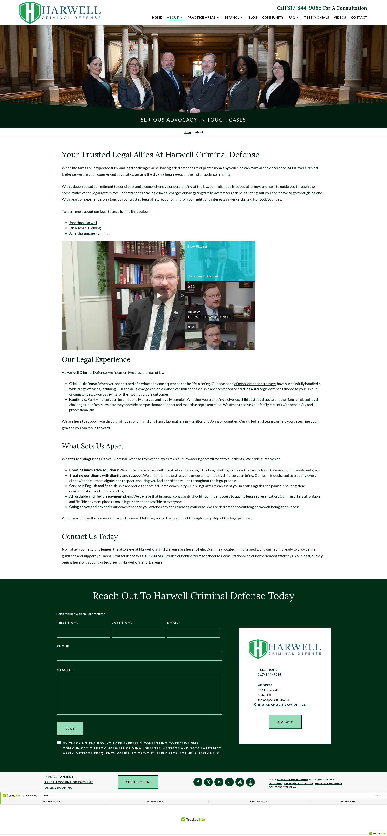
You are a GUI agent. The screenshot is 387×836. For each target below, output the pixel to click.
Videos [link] (340, 17)
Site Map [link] (289, 783)
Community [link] (273, 17)
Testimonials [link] (316, 17)
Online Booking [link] (58, 787)
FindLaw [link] (291, 787)
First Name (68, 622)
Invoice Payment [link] (59, 776)
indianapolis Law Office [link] (282, 704)
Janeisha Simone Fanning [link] (88, 233)
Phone (63, 646)
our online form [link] (189, 556)
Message (65, 670)
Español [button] (232, 17)
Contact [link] (359, 17)
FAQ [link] (291, 17)
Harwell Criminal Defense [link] (292, 779)
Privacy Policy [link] (304, 783)
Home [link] (157, 17)
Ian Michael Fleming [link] (85, 228)
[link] (60, 13)
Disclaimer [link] (275, 783)
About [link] (173, 17)
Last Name (122, 622)
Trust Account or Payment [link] (68, 782)
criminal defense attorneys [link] (255, 383)
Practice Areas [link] (202, 17)
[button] (198, 782)
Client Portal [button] (138, 782)
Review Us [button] (285, 722)
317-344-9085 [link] (304, 7)
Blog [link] (252, 17)
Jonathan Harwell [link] (83, 222)
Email (174, 622)
